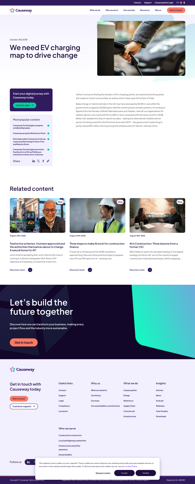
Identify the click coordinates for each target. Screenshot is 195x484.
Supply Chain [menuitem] (129, 406)
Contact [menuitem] (62, 390)
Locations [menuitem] (63, 411)
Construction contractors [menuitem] (70, 435)
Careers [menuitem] (137, 2)
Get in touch (176, 10)
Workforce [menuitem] (128, 400)
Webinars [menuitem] (160, 406)
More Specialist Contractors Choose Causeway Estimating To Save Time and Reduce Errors (29, 141)
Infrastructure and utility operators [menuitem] (69, 448)
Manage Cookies (103, 473)
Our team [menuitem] (95, 400)
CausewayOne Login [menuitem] (164, 2)
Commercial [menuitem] (129, 411)
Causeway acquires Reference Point (29, 133)
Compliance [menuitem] (64, 406)
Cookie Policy (131, 466)
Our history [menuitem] (96, 395)
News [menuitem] (158, 395)
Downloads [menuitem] (161, 416)
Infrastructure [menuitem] (130, 416)
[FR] (184, 3)
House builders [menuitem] (65, 454)
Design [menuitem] (127, 395)
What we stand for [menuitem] (99, 390)
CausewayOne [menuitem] (130, 390)
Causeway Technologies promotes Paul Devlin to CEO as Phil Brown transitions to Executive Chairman (28, 152)
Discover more (17, 269)
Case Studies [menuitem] (162, 411)
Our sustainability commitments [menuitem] (105, 406)
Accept (124, 473)
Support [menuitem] (147, 2)
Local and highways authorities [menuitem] (72, 440)
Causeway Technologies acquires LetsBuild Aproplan (28, 126)
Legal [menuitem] (61, 400)
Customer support (21, 406)
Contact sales (23, 105)
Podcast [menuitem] (160, 400)
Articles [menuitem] (159, 390)
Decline (146, 473)
